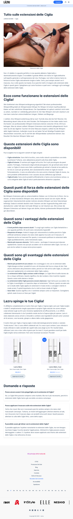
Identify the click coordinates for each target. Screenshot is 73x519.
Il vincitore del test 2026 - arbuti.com (36, 5)
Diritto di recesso (36, 476)
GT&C (36, 461)
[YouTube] (43, 510)
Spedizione (36, 484)
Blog (36, 467)
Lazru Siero (18, 367)
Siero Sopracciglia (14, 369)
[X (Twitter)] (32, 510)
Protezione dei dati (36, 464)
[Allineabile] (38, 510)
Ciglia (16, 18)
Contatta (36, 473)
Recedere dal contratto (36, 478)
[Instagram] (35, 510)
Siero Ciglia (23, 369)
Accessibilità (36, 481)
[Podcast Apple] (40, 510)
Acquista (58, 2)
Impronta (36, 470)
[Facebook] (30, 510)
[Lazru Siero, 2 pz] (55, 350)
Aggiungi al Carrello (17, 376)
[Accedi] (68, 2)
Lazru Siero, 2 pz (55, 367)
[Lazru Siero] (18, 350)
